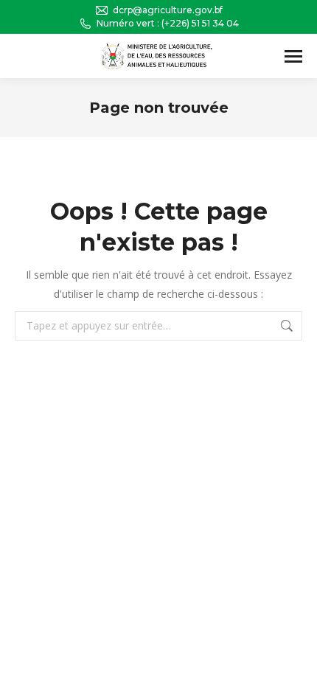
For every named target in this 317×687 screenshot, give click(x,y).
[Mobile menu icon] (293, 56)
